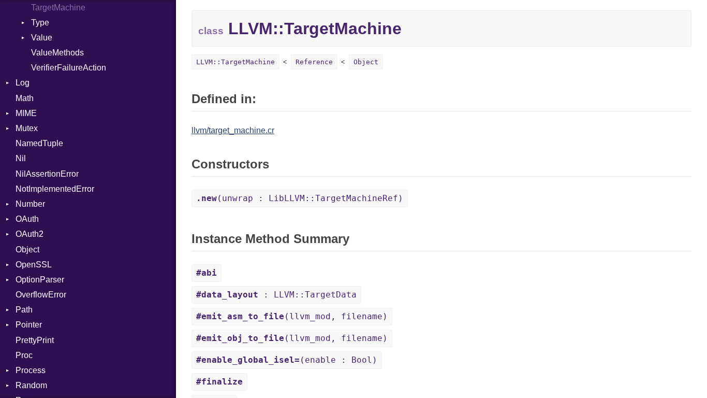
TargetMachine (58, 7)
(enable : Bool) (286, 360)
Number (30, 204)
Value (41, 37)
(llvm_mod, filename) (292, 316)
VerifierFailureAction (68, 67)
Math (25, 98)
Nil (21, 158)
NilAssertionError (47, 173)
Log (23, 82)
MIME (26, 113)
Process (31, 370)
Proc (24, 355)
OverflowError (41, 294)
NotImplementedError (55, 188)
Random (31, 385)
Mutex (27, 128)
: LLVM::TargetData (276, 295)
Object (27, 249)
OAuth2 (29, 234)
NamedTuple (39, 143)
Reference (314, 62)
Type (40, 22)
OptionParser (40, 279)
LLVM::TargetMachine (235, 62)
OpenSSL (34, 264)
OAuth (27, 219)
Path (24, 309)
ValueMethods (57, 52)
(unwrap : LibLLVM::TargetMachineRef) (299, 198)
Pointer (29, 324)
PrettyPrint (35, 340)
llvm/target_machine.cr (233, 130)
